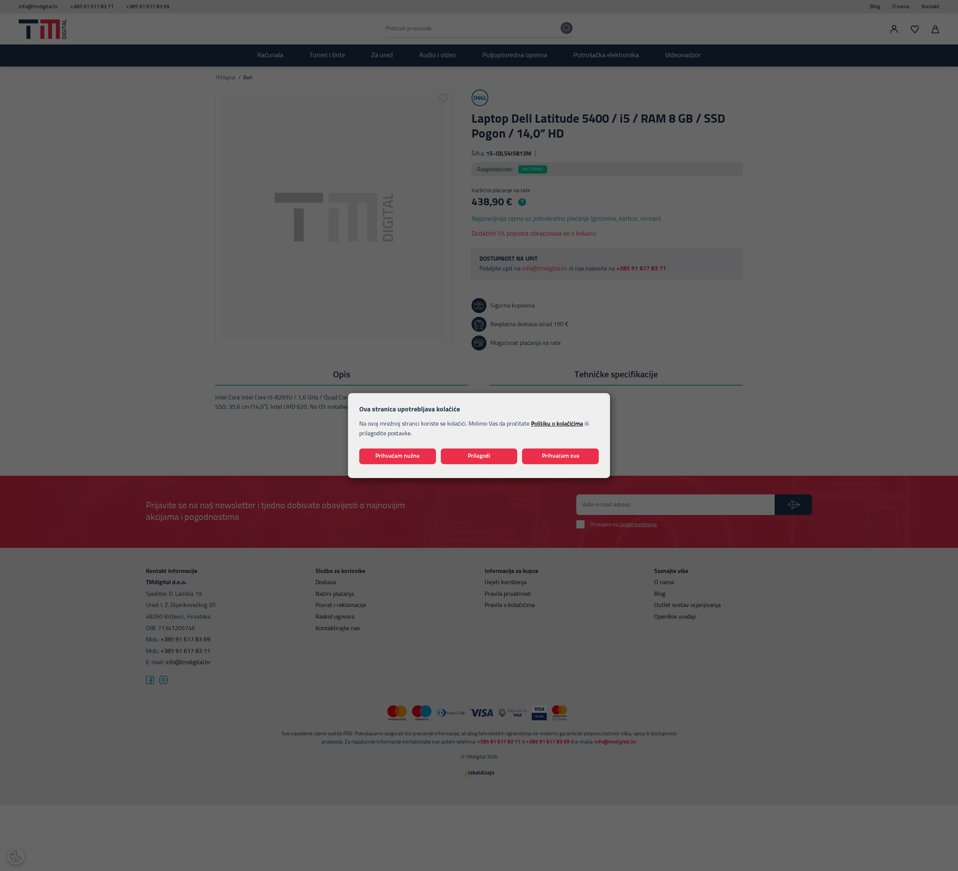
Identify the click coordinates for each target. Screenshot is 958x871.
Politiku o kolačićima (557, 424)
